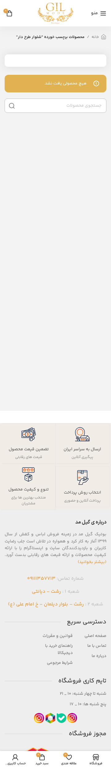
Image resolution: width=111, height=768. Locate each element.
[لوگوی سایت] (55, 13)
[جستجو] (12, 106)
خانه (95, 37)
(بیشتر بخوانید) (92, 562)
